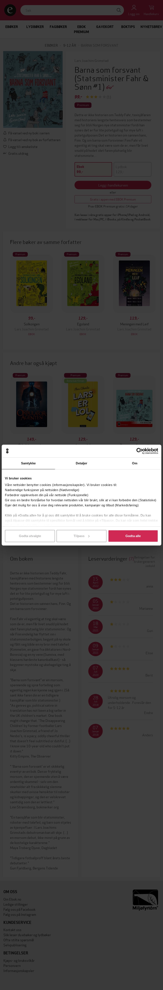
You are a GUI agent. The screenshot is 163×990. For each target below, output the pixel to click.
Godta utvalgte (30, 536)
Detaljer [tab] (81, 463)
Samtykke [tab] (28, 463)
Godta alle (133, 536)
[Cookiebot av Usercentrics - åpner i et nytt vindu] (139, 451)
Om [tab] (134, 463)
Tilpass (79, 536)
